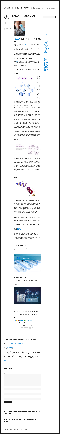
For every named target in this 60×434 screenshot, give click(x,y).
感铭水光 (17, 39)
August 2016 (46, 46)
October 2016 (46, 45)
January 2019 (46, 32)
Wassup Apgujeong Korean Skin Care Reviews (19, 7)
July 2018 (45, 36)
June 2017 (45, 43)
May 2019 (45, 29)
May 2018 (45, 38)
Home (45, 57)
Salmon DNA (46, 69)
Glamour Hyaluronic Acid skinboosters (21, 231)
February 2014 (46, 52)
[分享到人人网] (22, 320)
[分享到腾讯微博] (20, 320)
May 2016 (45, 47)
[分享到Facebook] (27, 320)
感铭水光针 (7, 28)
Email (5, 392)
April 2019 (45, 30)
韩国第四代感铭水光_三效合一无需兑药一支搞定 (16, 343)
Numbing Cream (46, 67)
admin (5, 24)
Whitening (45, 66)
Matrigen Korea (46, 68)
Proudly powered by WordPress (23, 429)
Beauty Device (46, 65)
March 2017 (45, 44)
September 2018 (46, 34)
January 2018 (46, 41)
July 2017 (45, 42)
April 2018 (45, 39)
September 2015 (46, 48)
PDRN (45, 60)
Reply (5, 360)
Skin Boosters (46, 61)
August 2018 (46, 35)
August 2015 (46, 49)
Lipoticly (45, 59)
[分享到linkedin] (29, 320)
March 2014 (45, 51)
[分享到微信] (24, 320)
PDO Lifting (46, 64)
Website (5, 396)
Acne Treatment (46, 62)
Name (5, 387)
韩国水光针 (25, 44)
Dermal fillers (46, 58)
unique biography (9, 347)
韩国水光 (17, 61)
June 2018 (45, 37)
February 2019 (46, 31)
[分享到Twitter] (31, 320)
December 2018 (46, 33)
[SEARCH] (55, 17)
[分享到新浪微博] (18, 320)
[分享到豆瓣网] (25, 320)
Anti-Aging (45, 63)
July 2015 (45, 50)
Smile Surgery (6, 27)
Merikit (45, 70)
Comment (5, 373)
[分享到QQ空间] (16, 320)
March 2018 (45, 40)
